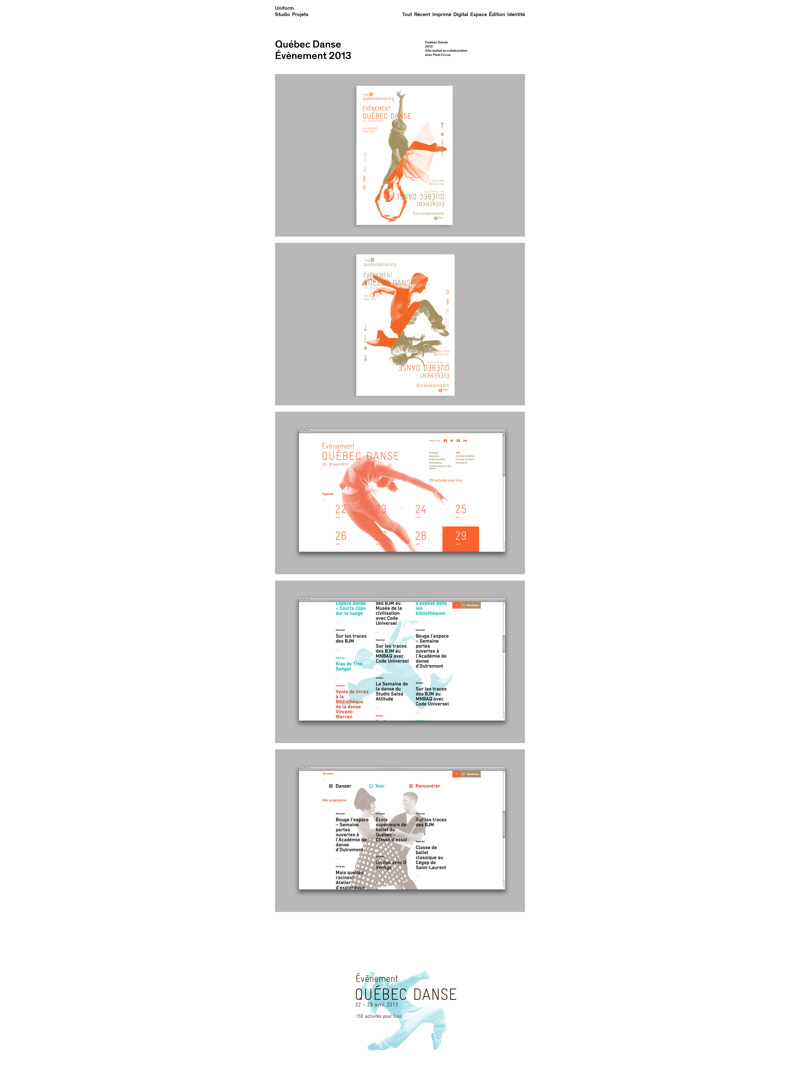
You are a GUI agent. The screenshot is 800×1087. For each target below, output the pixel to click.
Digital (460, 14)
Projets (300, 14)
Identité (516, 14)
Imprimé (441, 14)
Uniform (284, 8)
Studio (282, 14)
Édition (497, 14)
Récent (422, 14)
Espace (478, 14)
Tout (407, 14)
